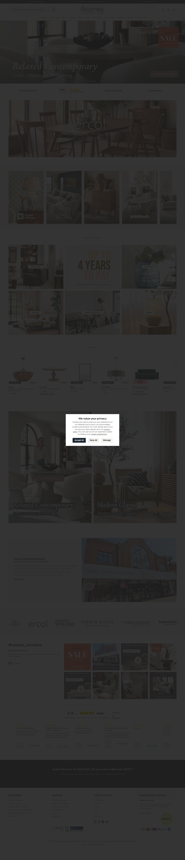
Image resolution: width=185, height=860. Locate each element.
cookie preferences (99, 434)
